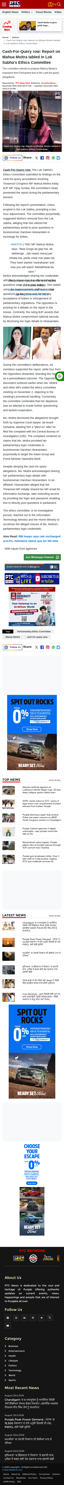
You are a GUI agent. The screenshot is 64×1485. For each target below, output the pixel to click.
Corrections (44, 1474)
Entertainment (17, 1351)
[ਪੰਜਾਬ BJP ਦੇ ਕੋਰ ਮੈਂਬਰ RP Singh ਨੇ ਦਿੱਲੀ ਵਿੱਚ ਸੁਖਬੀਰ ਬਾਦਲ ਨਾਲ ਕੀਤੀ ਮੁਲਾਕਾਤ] (8, 983)
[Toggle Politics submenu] (32, 12)
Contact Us (8, 1478)
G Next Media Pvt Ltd (12, 1470)
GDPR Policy (9, 1481)
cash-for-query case (37, 637)
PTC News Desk (23, 83)
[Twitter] (36, 158)
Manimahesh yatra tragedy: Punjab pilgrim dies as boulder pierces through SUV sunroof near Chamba (42, 845)
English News (10, 12)
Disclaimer (21, 1478)
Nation (15, 37)
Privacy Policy (46, 1478)
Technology (15, 1370)
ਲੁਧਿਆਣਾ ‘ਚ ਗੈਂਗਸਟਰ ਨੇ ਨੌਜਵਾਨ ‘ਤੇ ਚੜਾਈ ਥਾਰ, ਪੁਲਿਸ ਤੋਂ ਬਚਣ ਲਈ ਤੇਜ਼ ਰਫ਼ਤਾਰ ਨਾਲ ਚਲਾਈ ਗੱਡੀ (40, 969)
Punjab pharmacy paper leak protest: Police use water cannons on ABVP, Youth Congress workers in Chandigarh (42, 817)
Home (5, 37)
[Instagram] (47, 158)
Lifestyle (13, 1360)
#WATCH (16, 244)
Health (12, 1355)
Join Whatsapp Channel (39, 557)
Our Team (32, 1478)
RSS (19, 1481)
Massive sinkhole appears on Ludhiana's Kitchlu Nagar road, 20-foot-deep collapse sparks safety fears (42, 790)
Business (13, 1346)
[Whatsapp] (53, 158)
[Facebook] (42, 158)
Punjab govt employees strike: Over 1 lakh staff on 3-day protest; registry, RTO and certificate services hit (41, 859)
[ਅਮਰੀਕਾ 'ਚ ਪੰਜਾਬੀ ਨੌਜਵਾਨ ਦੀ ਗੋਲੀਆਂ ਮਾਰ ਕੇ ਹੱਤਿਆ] (8, 956)
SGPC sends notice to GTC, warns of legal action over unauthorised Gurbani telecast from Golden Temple (42, 803)
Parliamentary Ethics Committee (33, 631)
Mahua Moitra (13, 637)
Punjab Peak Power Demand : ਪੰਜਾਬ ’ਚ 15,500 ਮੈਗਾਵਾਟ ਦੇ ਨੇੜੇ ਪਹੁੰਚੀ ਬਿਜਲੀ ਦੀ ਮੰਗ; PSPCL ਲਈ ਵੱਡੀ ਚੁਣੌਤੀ (42, 942)
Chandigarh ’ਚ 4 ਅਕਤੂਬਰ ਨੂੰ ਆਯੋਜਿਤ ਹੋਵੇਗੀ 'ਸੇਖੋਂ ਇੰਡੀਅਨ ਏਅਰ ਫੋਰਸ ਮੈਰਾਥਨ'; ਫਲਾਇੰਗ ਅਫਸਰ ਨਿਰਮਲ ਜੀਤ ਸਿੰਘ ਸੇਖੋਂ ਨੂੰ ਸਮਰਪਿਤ (40, 926)
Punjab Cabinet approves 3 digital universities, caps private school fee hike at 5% (40, 831)
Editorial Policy (29, 1474)
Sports (12, 1380)
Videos (59, 12)
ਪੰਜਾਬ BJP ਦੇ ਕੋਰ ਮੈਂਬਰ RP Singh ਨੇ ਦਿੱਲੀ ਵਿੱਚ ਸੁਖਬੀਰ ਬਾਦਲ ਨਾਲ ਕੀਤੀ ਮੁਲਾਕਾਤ (41, 981)
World (12, 1375)
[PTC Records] (33, 1258)
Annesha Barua (48, 83)
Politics (25, 12)
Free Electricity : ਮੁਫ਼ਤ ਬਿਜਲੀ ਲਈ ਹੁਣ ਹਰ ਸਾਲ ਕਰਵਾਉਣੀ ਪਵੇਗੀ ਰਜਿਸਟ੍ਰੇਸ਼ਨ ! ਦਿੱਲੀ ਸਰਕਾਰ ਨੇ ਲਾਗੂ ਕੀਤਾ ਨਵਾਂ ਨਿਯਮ (41, 997)
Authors (56, 1474)
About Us (15, 1474)
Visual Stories (44, 12)
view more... (55, 780)
